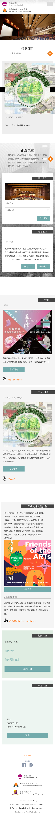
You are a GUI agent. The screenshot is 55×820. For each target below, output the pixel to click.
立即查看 (43, 218)
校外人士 (43, 266)
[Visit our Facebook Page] (24, 765)
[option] (27, 97)
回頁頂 (28, 755)
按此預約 (11, 479)
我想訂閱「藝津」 (15, 379)
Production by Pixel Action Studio (27, 812)
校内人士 (28, 266)
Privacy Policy (32, 801)
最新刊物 (13, 369)
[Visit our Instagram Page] (31, 765)
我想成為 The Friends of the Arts (22, 621)
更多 (27, 735)
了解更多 (13, 468)
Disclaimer (21, 801)
